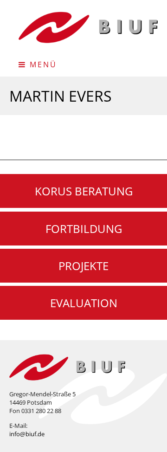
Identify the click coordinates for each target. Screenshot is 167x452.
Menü (41, 64)
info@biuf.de (27, 434)
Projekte (83, 265)
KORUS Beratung (84, 191)
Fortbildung (83, 228)
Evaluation (83, 302)
